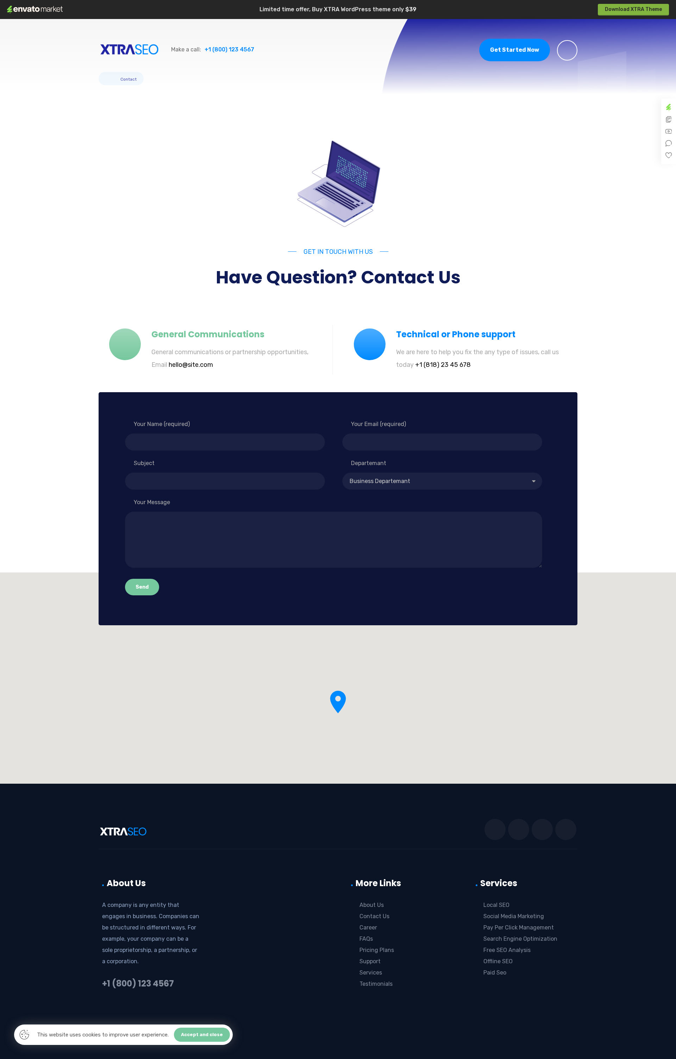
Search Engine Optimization (520, 938)
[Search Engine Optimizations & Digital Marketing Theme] (129, 49)
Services (370, 972)
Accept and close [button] (202, 1034)
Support (370, 961)
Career (368, 927)
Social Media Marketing (513, 916)
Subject (144, 463)
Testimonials (376, 983)
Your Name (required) (162, 424)
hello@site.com (191, 365)
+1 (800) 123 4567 (138, 983)
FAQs (366, 938)
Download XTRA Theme (633, 9)
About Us (371, 905)
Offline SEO (498, 961)
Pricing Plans (376, 950)
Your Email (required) (378, 424)
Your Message (152, 502)
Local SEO (496, 905)
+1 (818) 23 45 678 (443, 365)
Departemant (368, 463)
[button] (567, 50)
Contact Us (374, 916)
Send (142, 587)
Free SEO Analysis (507, 950)
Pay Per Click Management (518, 927)
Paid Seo (494, 972)
